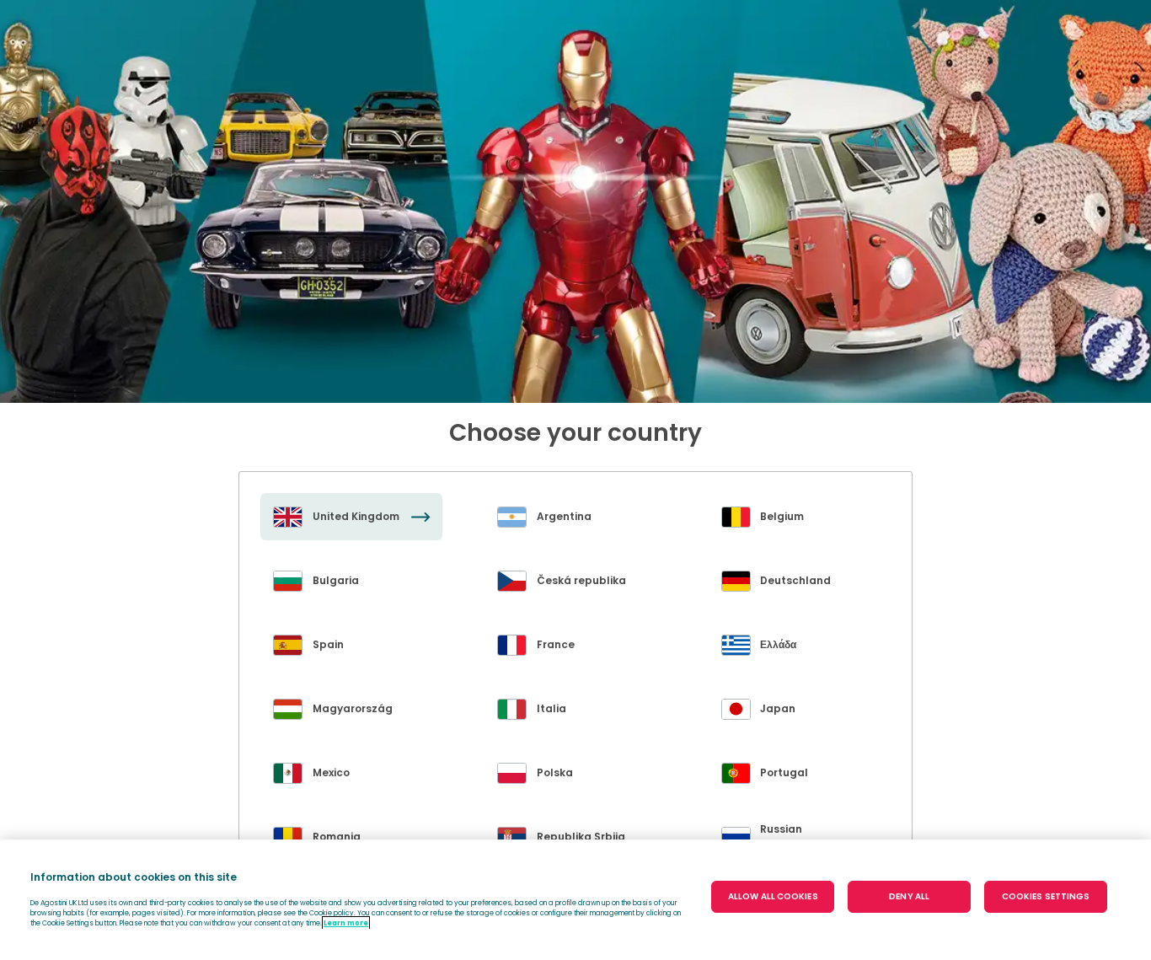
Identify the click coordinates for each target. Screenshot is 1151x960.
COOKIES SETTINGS (1046, 896)
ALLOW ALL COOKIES (773, 896)
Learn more (346, 923)
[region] (575, 899)
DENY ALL (909, 896)
